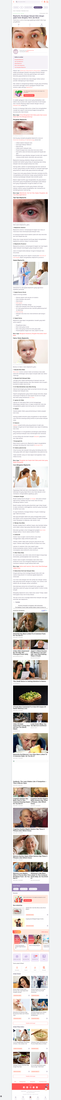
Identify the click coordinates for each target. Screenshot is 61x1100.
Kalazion (15, 425)
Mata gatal (19, 302)
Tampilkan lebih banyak (30, 1023)
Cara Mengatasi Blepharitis (20, 67)
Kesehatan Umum (38, 7)
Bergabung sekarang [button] (29, 95)
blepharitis (29, 87)
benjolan (36, 436)
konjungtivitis (38, 445)
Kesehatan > (18, 10)
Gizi (21, 7)
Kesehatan (16, 7)
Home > (14, 10)
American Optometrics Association (30, 70)
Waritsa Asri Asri (30, 50)
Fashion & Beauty (35, 1071)
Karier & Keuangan (18, 1048)
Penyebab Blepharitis (19, 59)
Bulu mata (16, 372)
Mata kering (19, 311)
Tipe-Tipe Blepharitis (19, 61)
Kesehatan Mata (23, 889)
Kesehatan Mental (28, 7)
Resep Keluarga (17, 1071)
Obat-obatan (46, 7)
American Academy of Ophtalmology (23, 139)
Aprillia (27, 51)
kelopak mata (17, 105)
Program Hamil (35, 1048)
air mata (32, 397)
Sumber (17, 602)
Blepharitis (16, 889)
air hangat (33, 498)
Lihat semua (44, 932)
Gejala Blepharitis (18, 63)
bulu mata (42, 530)
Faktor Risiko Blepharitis (19, 65)
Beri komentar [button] (28, 900)
